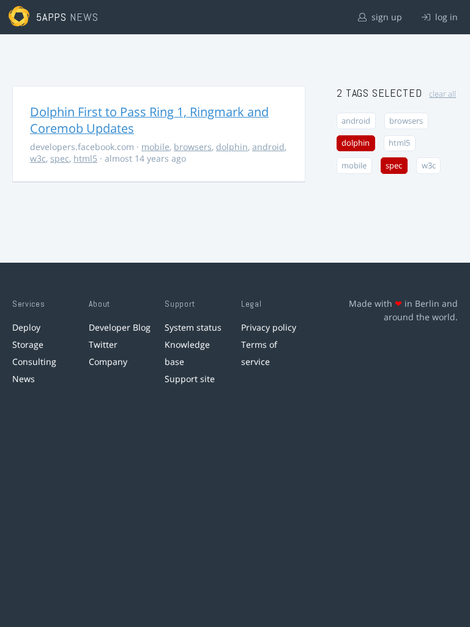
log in (445, 17)
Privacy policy (268, 327)
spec (59, 158)
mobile (155, 146)
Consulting (34, 361)
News (23, 379)
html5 (85, 158)
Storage (27, 344)
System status (193, 327)
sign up (385, 17)
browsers (193, 146)
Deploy (26, 327)
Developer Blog (120, 327)
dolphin (232, 146)
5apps (51, 17)
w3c (38, 158)
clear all (442, 94)
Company (108, 361)
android (268, 146)
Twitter (103, 344)
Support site (190, 379)
